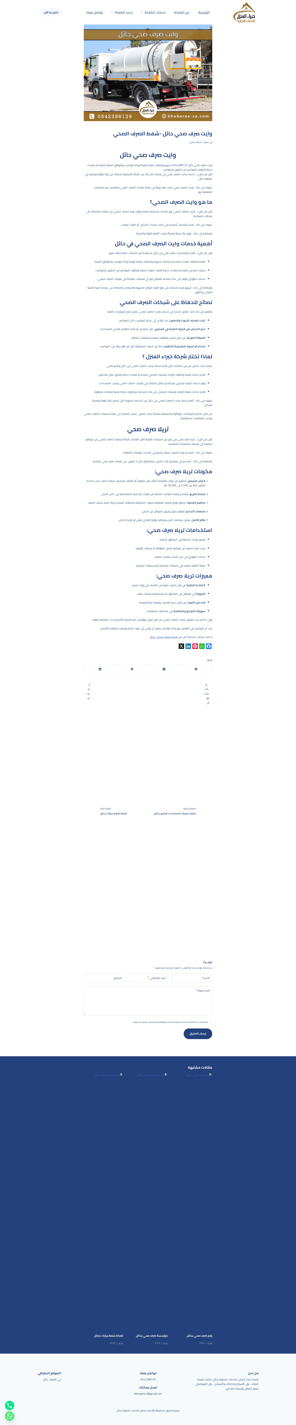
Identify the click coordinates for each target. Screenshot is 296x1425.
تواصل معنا (94, 12)
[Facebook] (196, 669)
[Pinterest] (132, 669)
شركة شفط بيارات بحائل (108, 1335)
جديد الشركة (124, 12)
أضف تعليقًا (203, 990)
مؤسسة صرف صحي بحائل (152, 1335)
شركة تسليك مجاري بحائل (163, 636)
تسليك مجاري (195, 142)
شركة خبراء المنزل (202, 365)
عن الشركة (182, 12)
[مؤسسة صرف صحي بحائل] (148, 1201)
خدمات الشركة (155, 12)
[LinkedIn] (100, 669)
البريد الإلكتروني (157, 977)
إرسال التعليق (198, 1033)
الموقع (118, 977)
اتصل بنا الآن (51, 12)
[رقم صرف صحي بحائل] (192, 1201)
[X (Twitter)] (164, 669)
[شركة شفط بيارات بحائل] (103, 1201)
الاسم (206, 977)
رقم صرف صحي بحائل (199, 1335)
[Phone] (9, 1405)
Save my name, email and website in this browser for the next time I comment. (170, 1022)
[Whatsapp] (9, 1416)
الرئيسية (204, 12)
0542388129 (148, 1379)
